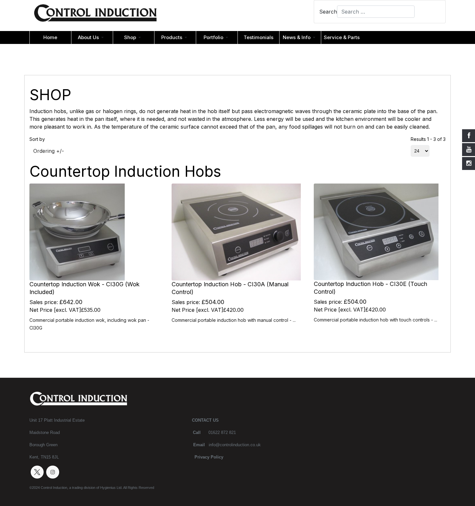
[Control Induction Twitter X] (37, 471)
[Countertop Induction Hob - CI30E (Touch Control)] (376, 231)
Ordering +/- (48, 151)
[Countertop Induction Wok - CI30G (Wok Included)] (77, 231)
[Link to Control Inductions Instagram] (52, 471)
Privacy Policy (209, 457)
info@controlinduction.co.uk (235, 444)
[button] (92, 37)
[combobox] (376, 11)
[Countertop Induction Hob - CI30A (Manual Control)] (236, 231)
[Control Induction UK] (95, 15)
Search (328, 11)
